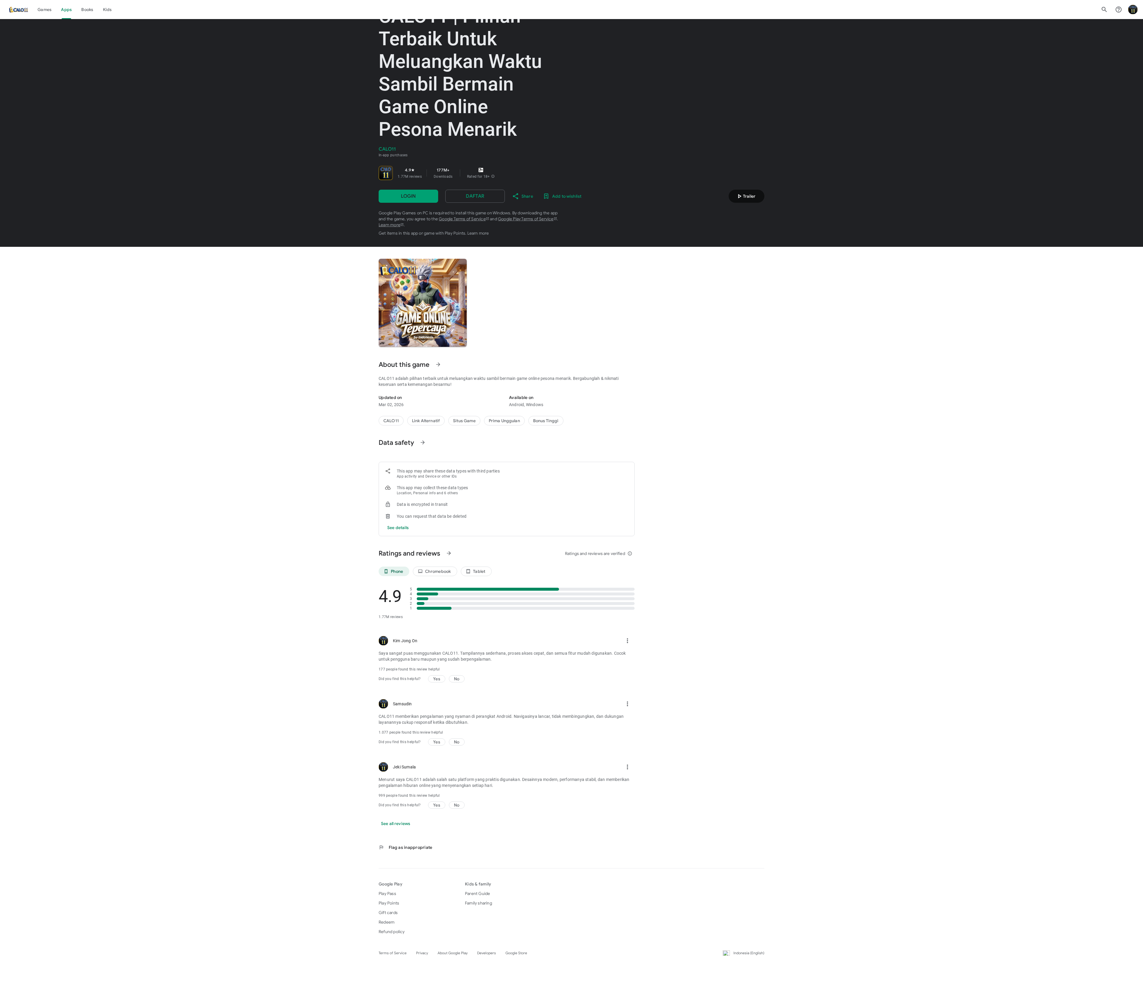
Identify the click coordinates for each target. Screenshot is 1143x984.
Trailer (745, 196)
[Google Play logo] (18, 9)
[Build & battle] (464, 420)
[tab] (44, 9)
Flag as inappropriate (405, 847)
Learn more (389, 224)
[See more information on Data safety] (423, 442)
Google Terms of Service (462, 219)
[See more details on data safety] (398, 527)
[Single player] (545, 420)
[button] (493, 176)
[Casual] (504, 420)
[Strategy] (426, 420)
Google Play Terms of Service (526, 219)
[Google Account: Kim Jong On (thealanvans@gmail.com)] (1133, 9)
